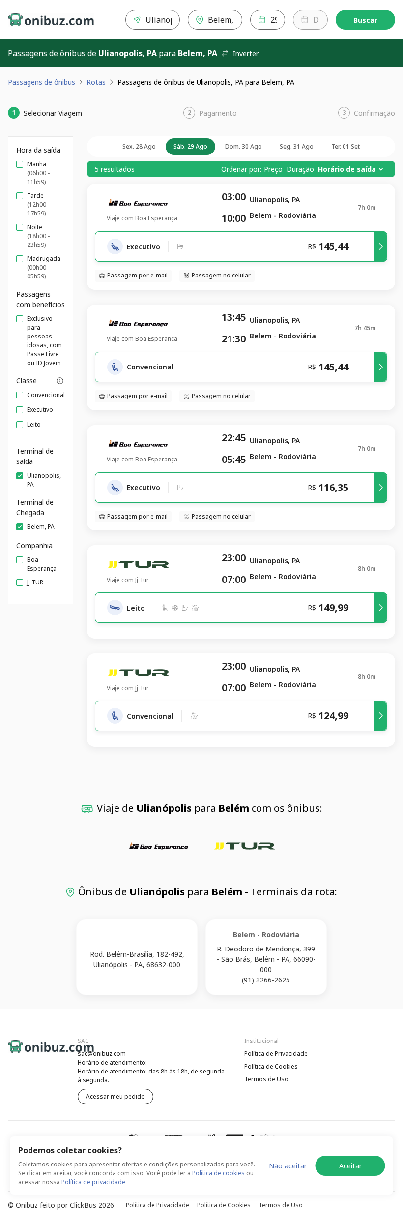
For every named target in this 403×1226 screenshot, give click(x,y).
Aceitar (350, 1165)
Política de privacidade (93, 1182)
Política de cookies (218, 1173)
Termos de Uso (266, 1079)
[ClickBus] (35, 1052)
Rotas (96, 82)
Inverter (246, 53)
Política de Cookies (271, 1066)
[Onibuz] (51, 20)
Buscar (365, 20)
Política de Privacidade (276, 1053)
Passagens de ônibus (41, 82)
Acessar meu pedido (115, 1096)
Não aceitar (288, 1165)
